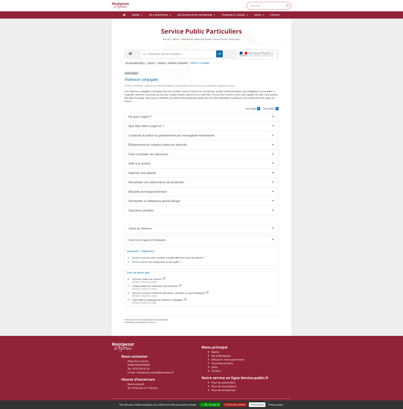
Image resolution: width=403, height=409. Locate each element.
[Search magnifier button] (287, 5)
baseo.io (152, 322)
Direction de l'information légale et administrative (147, 320)
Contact (275, 14)
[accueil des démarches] (130, 53)
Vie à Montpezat (158, 14)
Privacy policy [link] (276, 404)
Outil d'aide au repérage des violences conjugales (158, 300)
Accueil (166, 39)
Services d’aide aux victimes (147, 279)
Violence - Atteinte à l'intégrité (173, 62)
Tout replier (251, 108)
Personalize (257, 404)
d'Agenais (120, 5)
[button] (201, 116)
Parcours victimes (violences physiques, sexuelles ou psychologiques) (169, 293)
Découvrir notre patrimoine (194, 14)
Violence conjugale (199, 62)
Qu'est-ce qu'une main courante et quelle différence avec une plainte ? (168, 257)
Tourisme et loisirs (233, 14)
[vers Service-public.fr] (256, 54)
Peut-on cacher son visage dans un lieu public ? (156, 262)
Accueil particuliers (135, 62)
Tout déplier (269, 108)
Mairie (135, 14)
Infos (257, 14)
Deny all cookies (236, 404)
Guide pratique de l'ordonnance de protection (155, 286)
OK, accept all (211, 404)
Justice (152, 62)
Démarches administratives (196, 39)
